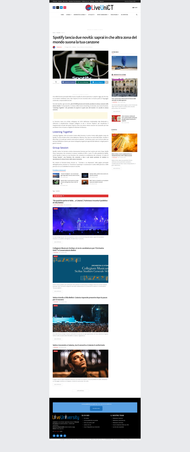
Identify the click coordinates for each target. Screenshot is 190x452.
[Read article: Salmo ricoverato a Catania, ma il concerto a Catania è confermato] (80, 364)
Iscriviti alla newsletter (118, 427)
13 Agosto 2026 (68, 204)
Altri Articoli (80, 390)
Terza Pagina (114, 14)
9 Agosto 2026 (63, 347)
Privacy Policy (126, 439)
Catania (68, 14)
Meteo (114, 135)
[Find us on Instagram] (64, 7)
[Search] (136, 14)
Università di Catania (79, 14)
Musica (63, 32)
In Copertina (124, 14)
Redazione (59, 47)
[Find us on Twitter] (57, 7)
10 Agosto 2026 (63, 301)
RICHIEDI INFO (96, 408)
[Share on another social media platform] (106, 82)
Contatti (97, 1)
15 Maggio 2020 (67, 47)
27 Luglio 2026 (126, 122)
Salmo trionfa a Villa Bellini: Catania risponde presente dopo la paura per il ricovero (80, 298)
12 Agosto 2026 (63, 252)
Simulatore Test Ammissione (75, 1)
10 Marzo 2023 (64, 185)
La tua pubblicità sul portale (91, 420)
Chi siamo (86, 418)
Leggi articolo (58, 242)
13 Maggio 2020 (93, 183)
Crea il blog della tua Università (92, 427)
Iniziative (60, 1)
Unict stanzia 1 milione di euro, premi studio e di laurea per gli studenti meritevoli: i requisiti (129, 118)
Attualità (91, 14)
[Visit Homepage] (99, 7)
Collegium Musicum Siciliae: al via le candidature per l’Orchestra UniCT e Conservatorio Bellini (78, 249)
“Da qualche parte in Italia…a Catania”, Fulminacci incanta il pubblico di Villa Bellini (80, 201)
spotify (57, 191)
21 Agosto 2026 (122, 157)
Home (62, 14)
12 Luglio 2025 (64, 177)
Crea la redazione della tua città (121, 424)
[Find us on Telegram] (61, 7)
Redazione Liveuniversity (119, 420)
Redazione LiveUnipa (118, 422)
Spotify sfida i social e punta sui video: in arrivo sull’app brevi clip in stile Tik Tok (69, 182)
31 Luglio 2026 (122, 102)
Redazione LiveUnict (118, 418)
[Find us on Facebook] (54, 7)
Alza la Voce (65, 1)
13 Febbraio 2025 (93, 177)
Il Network (55, 1)
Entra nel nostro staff (89, 422)
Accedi (135, 7)
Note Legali (56, 431)
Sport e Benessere (102, 14)
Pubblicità (92, 1)
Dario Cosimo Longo (58, 204)
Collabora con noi (85, 1)
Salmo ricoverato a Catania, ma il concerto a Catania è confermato (79, 345)
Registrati (101, 1)
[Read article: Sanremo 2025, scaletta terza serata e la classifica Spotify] (85, 175)
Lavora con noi (87, 424)
